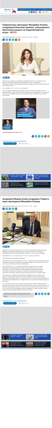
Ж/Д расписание (44, 9)
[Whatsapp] (29, 12)
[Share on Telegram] (10, 39)
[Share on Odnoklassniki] (19, 39)
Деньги (50, 9)
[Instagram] (34, 12)
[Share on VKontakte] (16, 39)
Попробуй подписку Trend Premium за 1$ (12, 132)
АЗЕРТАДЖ (25, 255)
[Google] (23, 143)
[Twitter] (36, 12)
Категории (29, 9)
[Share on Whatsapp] (13, 39)
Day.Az (12, 88)
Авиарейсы (38, 9)
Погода (34, 9)
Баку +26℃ (45, 12)
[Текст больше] (8, 77)
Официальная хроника (8, 37)
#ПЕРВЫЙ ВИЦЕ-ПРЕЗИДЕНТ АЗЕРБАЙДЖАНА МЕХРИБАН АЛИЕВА (17, 295)
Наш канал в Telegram (10, 143)
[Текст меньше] (3, 77)
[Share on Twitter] (6, 39)
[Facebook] (31, 12)
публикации (18, 88)
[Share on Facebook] (3, 39)
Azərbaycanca (23, 9)
